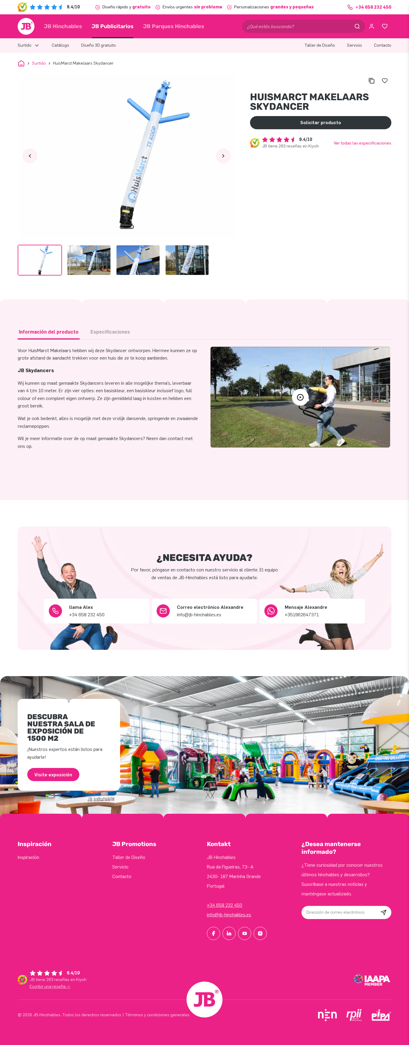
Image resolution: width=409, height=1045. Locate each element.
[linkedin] (229, 933)
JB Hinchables (63, 26)
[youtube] (244, 933)
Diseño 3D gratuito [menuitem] (98, 45)
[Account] (371, 26)
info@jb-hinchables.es (229, 915)
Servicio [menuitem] (354, 45)
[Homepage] (26, 26)
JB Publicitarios (113, 26)
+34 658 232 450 (224, 905)
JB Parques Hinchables (173, 26)
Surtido (39, 63)
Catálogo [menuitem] (60, 45)
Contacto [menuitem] (382, 45)
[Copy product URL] (371, 80)
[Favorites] (384, 26)
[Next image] (223, 155)
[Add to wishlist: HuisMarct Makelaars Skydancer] (384, 80)
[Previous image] (29, 155)
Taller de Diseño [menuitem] (320, 45)
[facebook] (213, 933)
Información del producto (48, 332)
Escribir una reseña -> (50, 986)
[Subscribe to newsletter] (383, 912)
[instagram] (260, 933)
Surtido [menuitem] (24, 45)
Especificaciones (110, 332)
